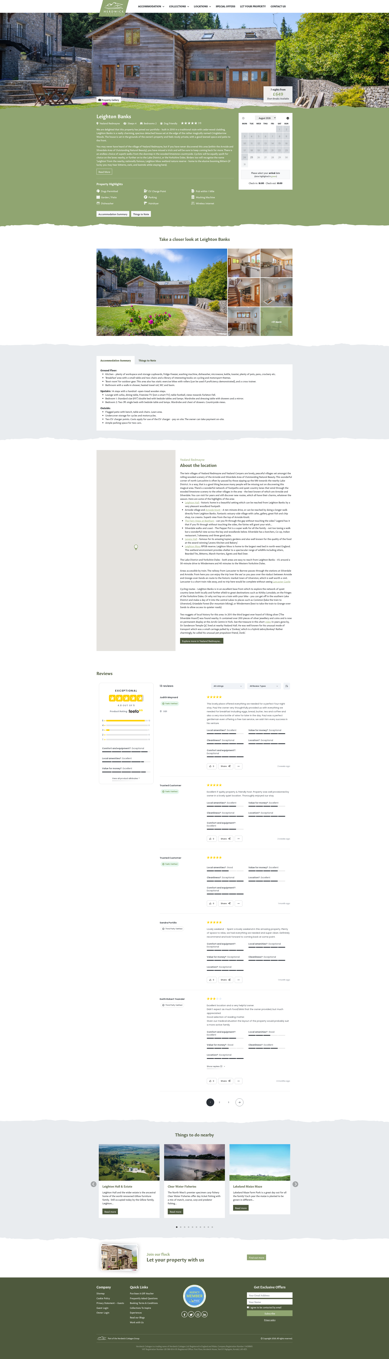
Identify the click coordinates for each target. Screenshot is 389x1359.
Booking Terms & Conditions (144, 1302)
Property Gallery (110, 99)
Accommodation (149, 6)
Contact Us (278, 6)
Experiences (136, 1312)
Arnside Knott (213, 509)
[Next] (295, 1184)
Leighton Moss (193, 546)
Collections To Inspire (140, 1307)
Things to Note (141, 214)
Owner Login (102, 1312)
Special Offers (225, 6)
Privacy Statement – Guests (110, 1302)
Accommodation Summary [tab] (115, 360)
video (268, 621)
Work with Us (137, 1322)
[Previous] (93, 1184)
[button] (136, 547)
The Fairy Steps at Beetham (199, 520)
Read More (104, 171)
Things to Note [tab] (147, 360)
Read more (110, 1211)
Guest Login (102, 1307)
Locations (201, 6)
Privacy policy (269, 1320)
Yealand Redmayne (110, 123)
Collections (177, 6)
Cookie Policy (103, 1298)
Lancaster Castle (281, 581)
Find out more (256, 1257)
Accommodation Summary (112, 214)
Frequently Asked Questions (144, 1298)
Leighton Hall (192, 502)
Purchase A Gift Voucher (142, 1293)
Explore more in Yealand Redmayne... (201, 640)
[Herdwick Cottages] (113, 8)
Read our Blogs (137, 1317)
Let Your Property (253, 6)
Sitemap (100, 1293)
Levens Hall (191, 538)
